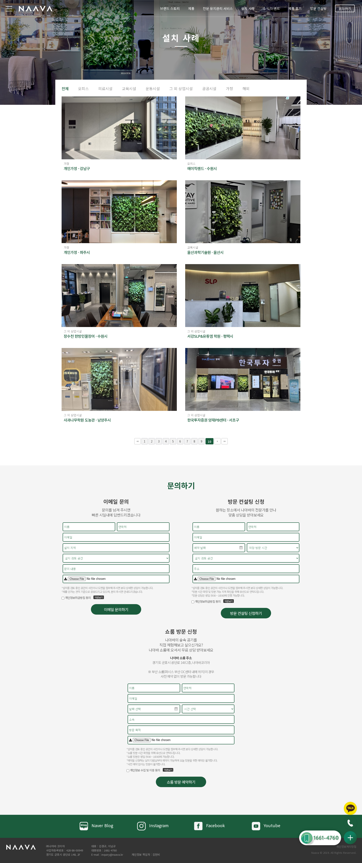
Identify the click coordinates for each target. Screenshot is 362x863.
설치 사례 (248, 8)
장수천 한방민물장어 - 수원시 (85, 336)
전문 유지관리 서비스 (218, 8)
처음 (137, 441)
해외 (246, 88)
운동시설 (153, 88)
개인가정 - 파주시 (77, 252)
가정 (229, 88)
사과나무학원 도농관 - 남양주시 (87, 420)
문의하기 (345, 8)
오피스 (83, 88)
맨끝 (224, 441)
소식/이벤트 (271, 8)
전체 (65, 88)
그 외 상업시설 (181, 88)
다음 (217, 441)
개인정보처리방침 (346, 847)
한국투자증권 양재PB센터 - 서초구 (213, 420)
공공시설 (209, 88)
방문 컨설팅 (318, 8)
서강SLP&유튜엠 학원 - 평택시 (210, 336)
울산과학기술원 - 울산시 (205, 252)
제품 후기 (295, 8)
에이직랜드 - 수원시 (202, 168)
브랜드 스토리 (170, 8)
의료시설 (105, 88)
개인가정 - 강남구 (77, 168)
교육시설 (129, 88)
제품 (191, 8)
